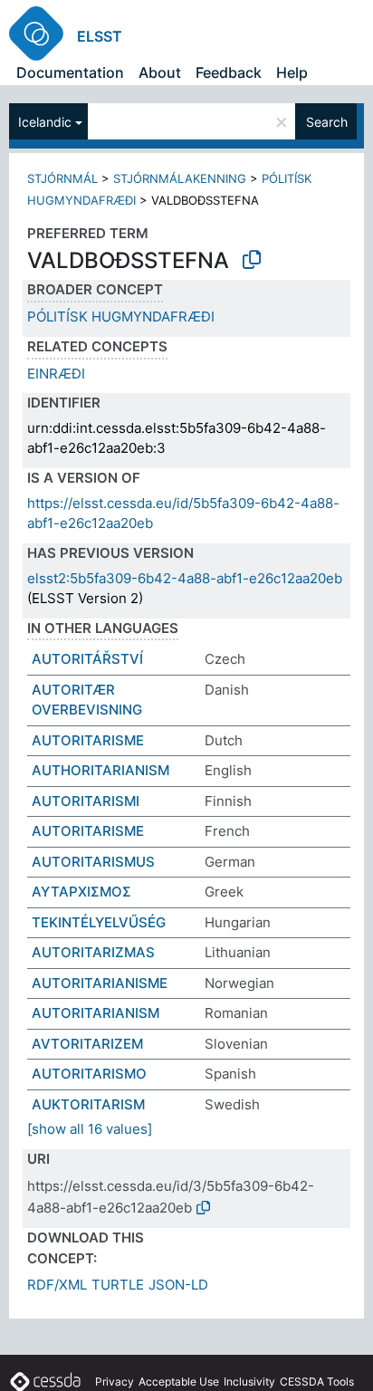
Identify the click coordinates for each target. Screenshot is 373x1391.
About (160, 72)
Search (327, 122)
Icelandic (45, 122)
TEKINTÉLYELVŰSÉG (99, 922)
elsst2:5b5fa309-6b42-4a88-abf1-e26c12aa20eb (184, 578)
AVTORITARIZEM (87, 1043)
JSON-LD (178, 1284)
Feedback (229, 72)
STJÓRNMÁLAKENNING (179, 178)
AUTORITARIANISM (95, 1013)
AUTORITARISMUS (93, 861)
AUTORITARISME (88, 740)
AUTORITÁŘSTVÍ (87, 658)
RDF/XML (57, 1284)
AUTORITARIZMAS (93, 952)
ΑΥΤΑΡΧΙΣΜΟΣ (81, 891)
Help (292, 72)
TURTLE (117, 1284)
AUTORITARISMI (85, 801)
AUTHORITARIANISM (100, 770)
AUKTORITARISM (88, 1104)
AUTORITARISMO (89, 1073)
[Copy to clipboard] (252, 259)
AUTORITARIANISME (99, 983)
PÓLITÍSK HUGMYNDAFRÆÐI (121, 316)
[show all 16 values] (89, 1128)
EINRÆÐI (56, 373)
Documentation (70, 72)
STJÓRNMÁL (62, 178)
